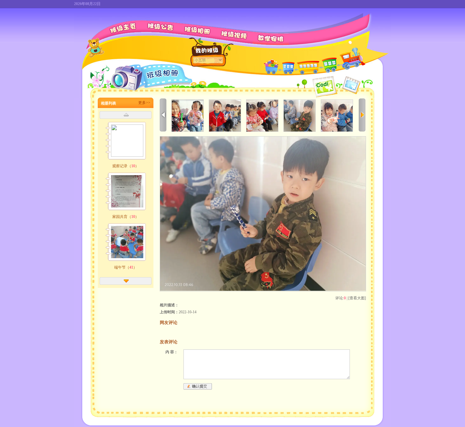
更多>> (144, 102)
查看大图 (357, 298)
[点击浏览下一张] (263, 289)
